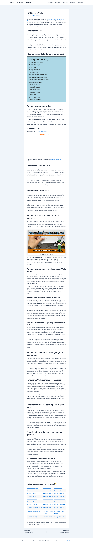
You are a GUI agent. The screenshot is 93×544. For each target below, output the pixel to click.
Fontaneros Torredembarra (33, 511)
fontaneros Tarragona (55, 159)
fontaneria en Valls (42, 131)
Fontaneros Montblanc (59, 501)
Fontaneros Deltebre (48, 499)
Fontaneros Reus (58, 488)
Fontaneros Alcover (59, 490)
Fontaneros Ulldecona (32, 504)
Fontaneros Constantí (48, 501)
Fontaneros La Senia (48, 496)
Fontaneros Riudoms (48, 493)
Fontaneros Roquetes (59, 499)
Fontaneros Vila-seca (48, 504)
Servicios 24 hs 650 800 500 (20, 2)
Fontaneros (57, 2)
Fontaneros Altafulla (32, 501)
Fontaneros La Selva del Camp (34, 507)
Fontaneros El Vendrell (59, 504)
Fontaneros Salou (47, 488)
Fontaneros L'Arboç (31, 496)
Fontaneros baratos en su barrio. (35, 480)
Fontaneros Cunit (47, 490)
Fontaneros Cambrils (32, 499)
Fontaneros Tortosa (47, 516)
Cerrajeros (50, 2)
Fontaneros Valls (31, 490)
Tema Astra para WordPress (65, 540)
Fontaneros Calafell (59, 496)
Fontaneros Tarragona (32, 488)
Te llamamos (80, 2)
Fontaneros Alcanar (31, 493)
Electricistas (65, 2)
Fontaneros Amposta (59, 493)
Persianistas (72, 2)
